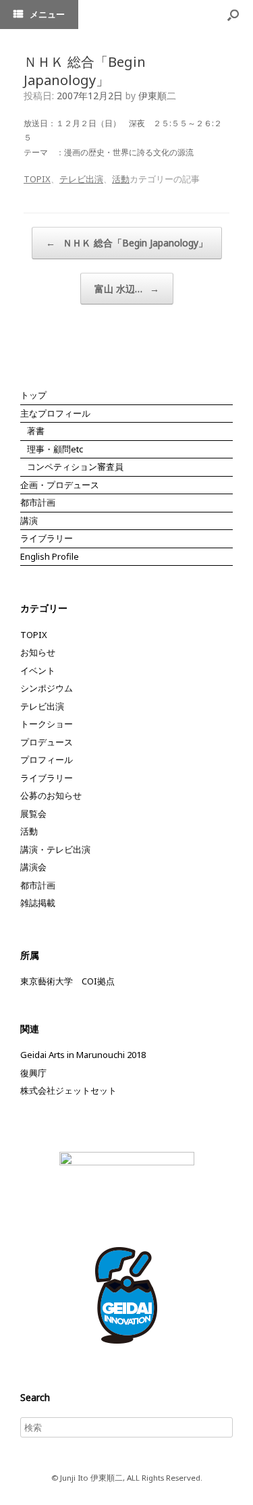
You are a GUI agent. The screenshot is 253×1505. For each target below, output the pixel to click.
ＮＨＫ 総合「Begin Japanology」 (127, 242)
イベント (37, 670)
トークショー (46, 724)
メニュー (47, 14)
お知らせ (37, 652)
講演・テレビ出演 (55, 849)
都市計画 (37, 502)
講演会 (33, 867)
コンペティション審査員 (75, 466)
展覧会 (33, 814)
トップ (33, 395)
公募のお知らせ (51, 795)
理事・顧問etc (55, 449)
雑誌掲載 (37, 903)
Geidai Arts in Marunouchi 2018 (83, 1055)
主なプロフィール (55, 413)
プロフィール (46, 760)
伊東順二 (157, 95)
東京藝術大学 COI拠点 (67, 981)
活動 (121, 179)
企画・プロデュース (59, 485)
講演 (29, 520)
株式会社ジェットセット (68, 1090)
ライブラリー (46, 538)
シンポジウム (46, 688)
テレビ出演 (81, 179)
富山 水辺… (126, 288)
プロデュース (46, 742)
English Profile (49, 556)
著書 (36, 431)
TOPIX (37, 179)
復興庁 (33, 1073)
